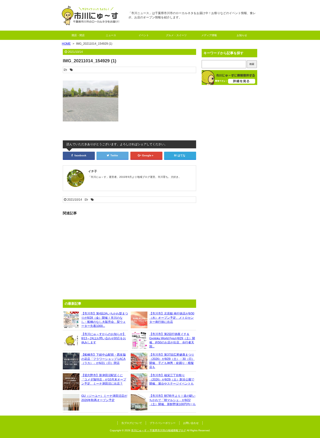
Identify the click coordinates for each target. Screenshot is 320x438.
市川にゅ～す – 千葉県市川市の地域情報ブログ (158, 430)
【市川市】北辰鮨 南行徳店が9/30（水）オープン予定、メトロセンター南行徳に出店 (171, 317)
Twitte (114, 155)
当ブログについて (131, 422)
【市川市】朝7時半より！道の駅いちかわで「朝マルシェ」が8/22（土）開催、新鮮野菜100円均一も (172, 400)
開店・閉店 (78, 35)
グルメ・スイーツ (176, 35)
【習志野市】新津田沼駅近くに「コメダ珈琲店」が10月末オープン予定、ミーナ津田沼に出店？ (103, 379)
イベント (144, 35)
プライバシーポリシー (163, 422)
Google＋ (147, 155)
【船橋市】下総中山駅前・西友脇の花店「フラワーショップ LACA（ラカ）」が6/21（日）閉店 (103, 359)
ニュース (111, 35)
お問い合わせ (191, 422)
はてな (181, 155)
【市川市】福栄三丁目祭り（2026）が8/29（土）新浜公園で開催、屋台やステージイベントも (171, 379)
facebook (80, 155)
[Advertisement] (129, 256)
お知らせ (242, 35)
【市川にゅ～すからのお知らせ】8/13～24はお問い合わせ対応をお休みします (103, 338)
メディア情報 (209, 35)
